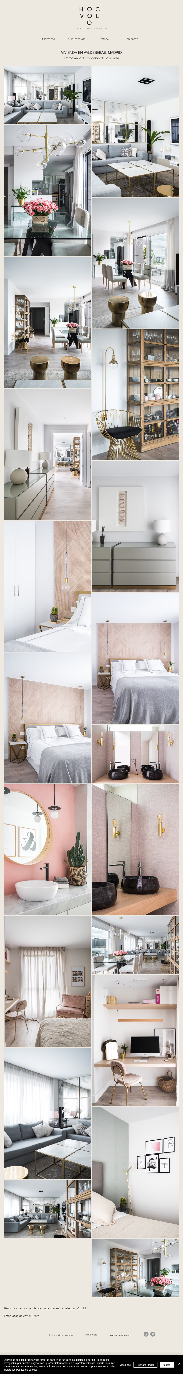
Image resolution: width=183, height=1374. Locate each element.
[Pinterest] (152, 1334)
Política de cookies (26, 1369)
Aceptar (167, 1364)
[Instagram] (146, 1334)
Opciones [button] (125, 1364)
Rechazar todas (145, 1364)
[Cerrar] (179, 1364)
